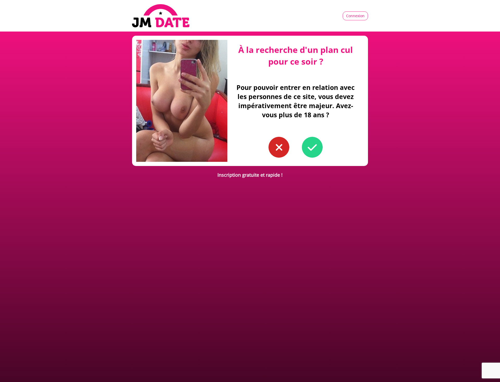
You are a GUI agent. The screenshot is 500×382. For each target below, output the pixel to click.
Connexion (355, 15)
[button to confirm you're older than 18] (312, 147)
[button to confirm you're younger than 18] (278, 147)
